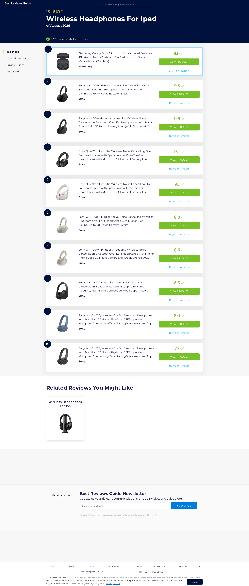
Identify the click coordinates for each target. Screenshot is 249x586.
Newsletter (13, 71)
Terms (91, 566)
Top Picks (13, 51)
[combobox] (124, 4)
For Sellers (161, 566)
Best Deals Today (189, 566)
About (53, 566)
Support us (136, 566)
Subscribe (184, 505)
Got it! (195, 582)
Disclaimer (112, 566)
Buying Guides (15, 65)
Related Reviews (16, 58)
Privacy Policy (113, 583)
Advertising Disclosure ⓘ (92, 572)
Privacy (72, 566)
